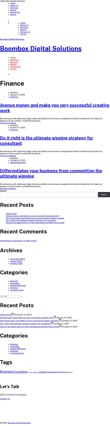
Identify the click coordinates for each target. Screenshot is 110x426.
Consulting (15, 283)
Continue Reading (8, 123)
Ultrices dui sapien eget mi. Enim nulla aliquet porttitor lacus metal (35, 223)
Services (14, 8)
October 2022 (16, 263)
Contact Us (15, 12)
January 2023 (16, 261)
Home (12, 3)
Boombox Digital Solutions (12, 39)
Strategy (14, 288)
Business (14, 97)
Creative (30, 372)
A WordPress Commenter (11, 241)
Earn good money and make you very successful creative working (35, 218)
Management (52, 372)
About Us (14, 5)
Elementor (36, 372)
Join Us (13, 15)
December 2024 (17, 259)
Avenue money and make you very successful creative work (32, 216)
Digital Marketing (18, 162)
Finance (43, 372)
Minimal (70, 372)
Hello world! (11, 214)
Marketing (63, 372)
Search (3, 191)
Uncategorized (17, 290)
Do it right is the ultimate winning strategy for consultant (31, 220)
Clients (13, 10)
